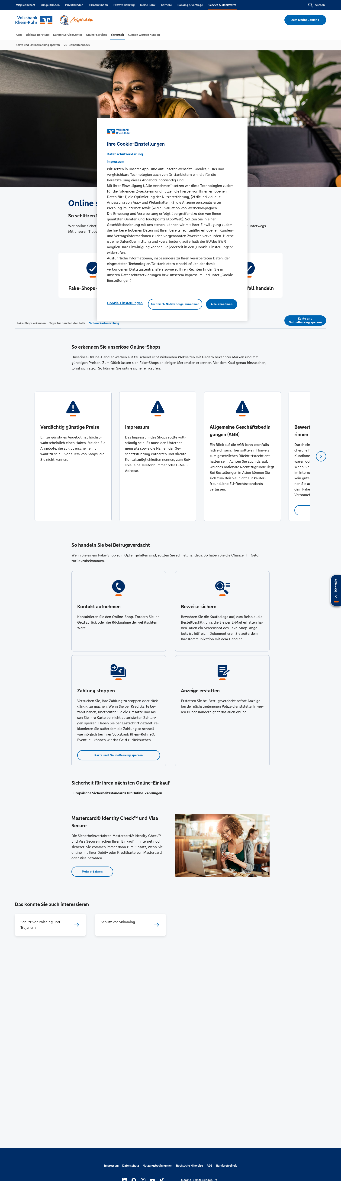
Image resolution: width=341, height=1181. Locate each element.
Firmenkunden (98, 5)
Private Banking (124, 5)
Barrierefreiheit (226, 1166)
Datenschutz (130, 1166)
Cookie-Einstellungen (125, 303)
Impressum (111, 1166)
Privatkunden (74, 5)
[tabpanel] (73, 456)
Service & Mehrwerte (222, 5)
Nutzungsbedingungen (157, 1166)
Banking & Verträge (190, 5)
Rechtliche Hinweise (189, 1166)
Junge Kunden (50, 5)
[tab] (19, 34)
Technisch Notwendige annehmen (175, 304)
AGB (209, 1166)
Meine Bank (147, 5)
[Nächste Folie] (321, 456)
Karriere (166, 5)
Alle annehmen (221, 304)
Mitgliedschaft (25, 5)
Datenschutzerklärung (125, 154)
